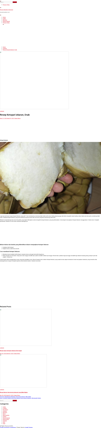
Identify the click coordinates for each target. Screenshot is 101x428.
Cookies (5, 408)
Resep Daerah (6, 21)
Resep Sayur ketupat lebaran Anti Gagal (11, 350)
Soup (4, 423)
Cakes (4, 18)
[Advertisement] (50, 35)
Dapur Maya (17, 118)
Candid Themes (29, 427)
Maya (4, 413)
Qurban (4, 416)
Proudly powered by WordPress (8, 427)
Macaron (5, 20)
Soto (4, 422)
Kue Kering (5, 409)
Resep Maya (6, 419)
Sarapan (5, 420)
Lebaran (2, 111)
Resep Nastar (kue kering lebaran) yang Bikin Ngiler (14, 392)
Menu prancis (6, 415)
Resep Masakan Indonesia (6, 9)
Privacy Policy (6, 4)
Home (4, 17)
